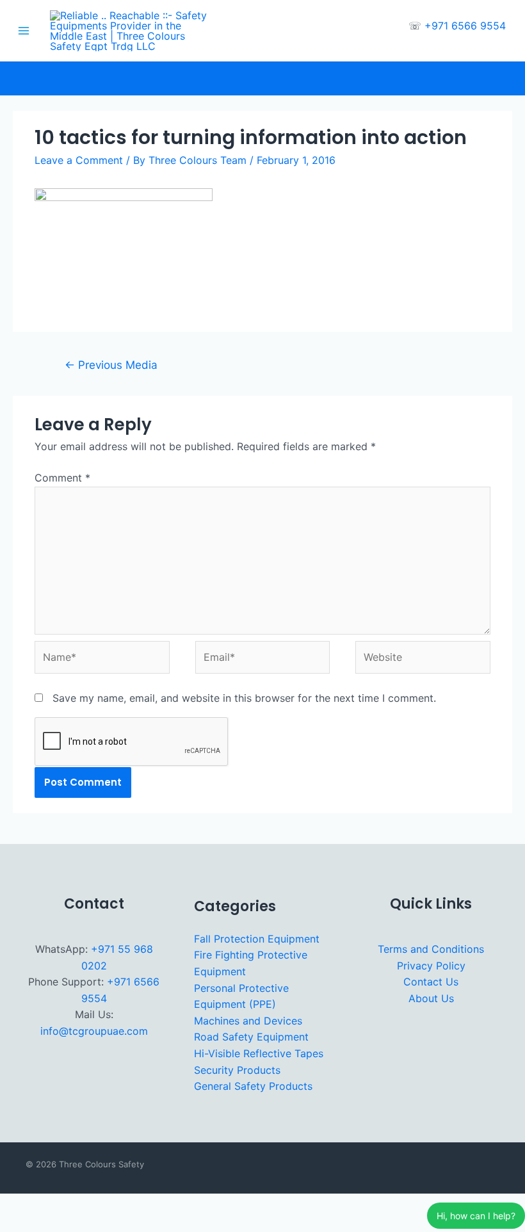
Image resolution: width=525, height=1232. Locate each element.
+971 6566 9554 (465, 25)
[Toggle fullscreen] (49, 1205)
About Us (431, 998)
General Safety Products (253, 1086)
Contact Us (430, 981)
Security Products (237, 1070)
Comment (62, 477)
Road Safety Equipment (251, 1036)
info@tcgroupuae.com (94, 1031)
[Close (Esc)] (117, 1205)
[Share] (83, 1205)
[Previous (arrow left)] (15, 1224)
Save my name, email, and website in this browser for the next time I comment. (244, 698)
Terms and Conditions (431, 949)
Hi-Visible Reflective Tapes (258, 1053)
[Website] (422, 659)
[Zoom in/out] (15, 1205)
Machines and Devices (248, 1020)
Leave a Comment (79, 160)
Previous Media (111, 364)
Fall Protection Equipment (256, 938)
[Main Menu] (23, 30)
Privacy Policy (431, 965)
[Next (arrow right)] (49, 1224)
